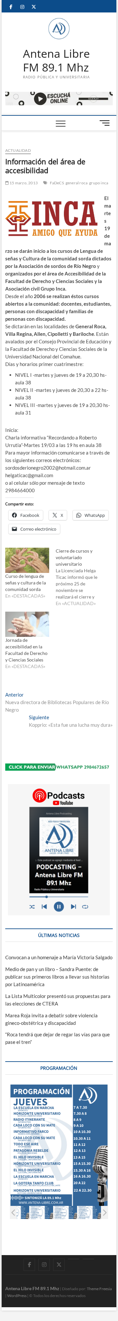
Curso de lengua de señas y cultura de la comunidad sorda (25, 582)
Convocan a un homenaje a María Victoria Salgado (58, 957)
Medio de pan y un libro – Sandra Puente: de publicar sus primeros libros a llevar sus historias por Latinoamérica (57, 976)
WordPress (17, 1295)
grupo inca (98, 182)
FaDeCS (57, 182)
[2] (41, 1212)
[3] (65, 1212)
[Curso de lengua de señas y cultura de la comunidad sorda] (27, 560)
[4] (89, 1212)
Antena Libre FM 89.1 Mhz (56, 60)
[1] (17, 1212)
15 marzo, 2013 (23, 182)
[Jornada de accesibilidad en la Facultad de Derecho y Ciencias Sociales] (27, 624)
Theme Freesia (99, 1288)
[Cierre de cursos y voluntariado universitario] (81, 577)
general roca (77, 182)
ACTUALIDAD (18, 150)
